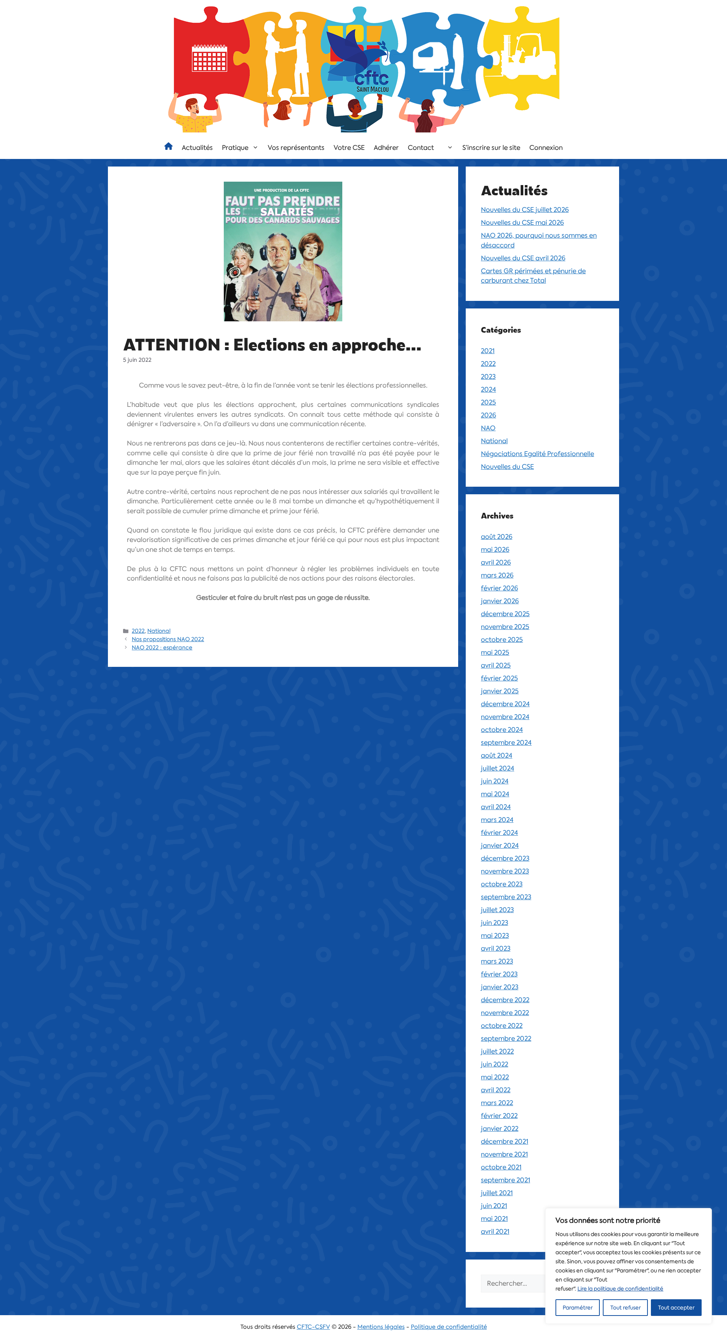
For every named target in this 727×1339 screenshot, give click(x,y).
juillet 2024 (497, 768)
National (158, 631)
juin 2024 (495, 781)
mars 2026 (497, 575)
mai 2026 (495, 549)
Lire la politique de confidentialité (620, 1288)
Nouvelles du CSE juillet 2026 (525, 210)
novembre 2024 (505, 717)
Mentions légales (381, 1327)
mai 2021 (494, 1218)
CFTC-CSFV (313, 1327)
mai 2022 (495, 1077)
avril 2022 (495, 1090)
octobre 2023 (502, 884)
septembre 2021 (505, 1180)
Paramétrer (578, 1307)
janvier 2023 (499, 987)
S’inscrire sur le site (491, 147)
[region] (628, 1266)
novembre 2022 (505, 1013)
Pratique (235, 147)
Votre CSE (349, 147)
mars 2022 (497, 1103)
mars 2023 (497, 961)
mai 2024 (495, 794)
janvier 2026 (500, 601)
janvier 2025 (500, 691)
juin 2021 (494, 1206)
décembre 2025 (505, 614)
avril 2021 (495, 1231)
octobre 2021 (501, 1167)
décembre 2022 (505, 1000)
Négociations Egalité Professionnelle (537, 454)
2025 (488, 402)
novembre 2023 (505, 871)
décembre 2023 (505, 858)
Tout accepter (676, 1307)
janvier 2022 (499, 1128)
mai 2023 (495, 935)
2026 (488, 415)
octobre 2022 (502, 1025)
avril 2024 (496, 807)
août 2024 (496, 755)
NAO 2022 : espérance (162, 647)
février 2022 (499, 1116)
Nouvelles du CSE (507, 466)
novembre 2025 (505, 627)
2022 (138, 631)
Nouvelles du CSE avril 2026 (523, 258)
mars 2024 (497, 820)
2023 (488, 376)
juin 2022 (494, 1064)
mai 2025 (495, 652)
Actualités (197, 147)
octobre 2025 (502, 639)
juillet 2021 (497, 1193)
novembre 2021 (504, 1154)
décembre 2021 (504, 1141)
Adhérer (386, 147)
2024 (488, 389)
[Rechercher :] (528, 1284)
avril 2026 (496, 562)
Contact (421, 147)
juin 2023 (494, 923)
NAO (488, 428)
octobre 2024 (502, 730)
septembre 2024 (506, 742)
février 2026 (499, 588)
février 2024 (499, 832)
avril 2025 (496, 665)
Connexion (546, 147)
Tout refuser (625, 1307)
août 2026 (496, 536)
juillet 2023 (497, 910)
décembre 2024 (505, 704)
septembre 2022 (506, 1038)
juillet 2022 (497, 1051)
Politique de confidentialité (449, 1327)
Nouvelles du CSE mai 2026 (522, 222)
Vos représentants (296, 147)
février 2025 (499, 678)
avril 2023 (495, 948)
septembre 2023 (506, 897)
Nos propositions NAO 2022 (168, 639)
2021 (488, 351)
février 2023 (499, 974)
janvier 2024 (500, 845)
